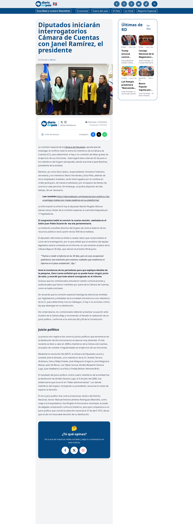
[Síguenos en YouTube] (139, 4)
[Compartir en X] (98, 134)
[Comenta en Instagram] (83, 450)
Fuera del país (100, 10)
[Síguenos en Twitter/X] (131, 4)
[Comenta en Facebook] (65, 450)
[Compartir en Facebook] (93, 134)
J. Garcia (51, 59)
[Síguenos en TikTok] (146, 4)
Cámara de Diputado (74, 147)
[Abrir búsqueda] (154, 4)
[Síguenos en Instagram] (124, 4)
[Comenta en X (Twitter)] (74, 450)
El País (116, 10)
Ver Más (149, 27)
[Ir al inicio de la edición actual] (43, 4)
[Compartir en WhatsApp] (104, 134)
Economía (82, 10)
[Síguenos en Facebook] (117, 4)
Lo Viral (129, 10)
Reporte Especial (147, 10)
